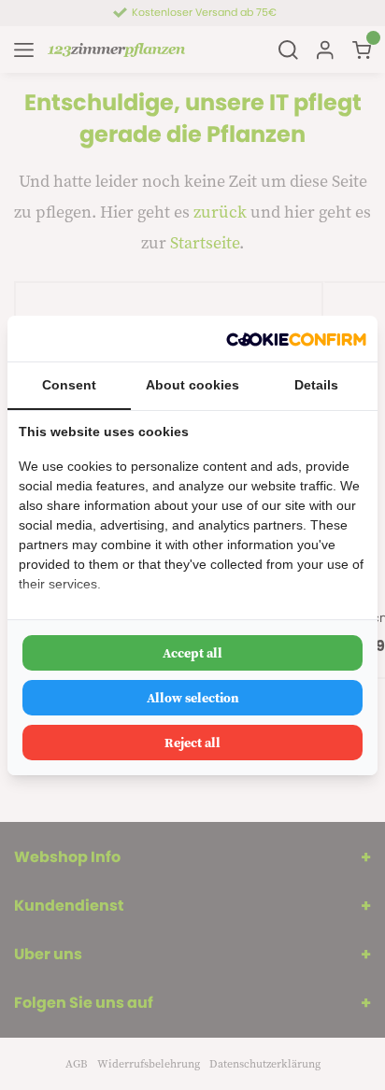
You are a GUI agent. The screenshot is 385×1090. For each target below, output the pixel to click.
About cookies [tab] (192, 384)
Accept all (192, 653)
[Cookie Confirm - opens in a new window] (296, 338)
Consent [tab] (69, 384)
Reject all (192, 742)
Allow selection (193, 697)
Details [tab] (316, 384)
